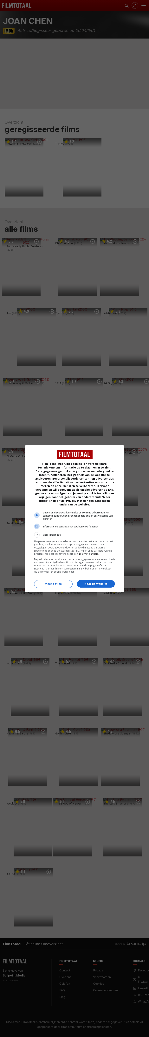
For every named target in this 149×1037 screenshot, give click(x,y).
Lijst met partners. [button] (89, 553)
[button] (74, 535)
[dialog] (74, 518)
